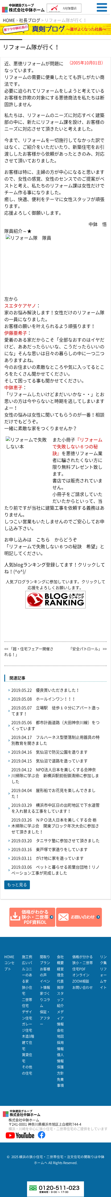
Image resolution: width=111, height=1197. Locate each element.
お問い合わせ (82, 987)
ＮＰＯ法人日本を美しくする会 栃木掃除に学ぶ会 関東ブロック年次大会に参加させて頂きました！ (55, 826)
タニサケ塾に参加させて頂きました (68, 841)
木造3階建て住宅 (28, 1042)
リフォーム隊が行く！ (31, 47)
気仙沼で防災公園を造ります (62, 752)
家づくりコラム (45, 999)
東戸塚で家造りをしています (62, 849)
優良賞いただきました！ (58, 690)
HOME (9, 957)
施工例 (27, 957)
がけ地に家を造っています (60, 858)
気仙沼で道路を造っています (62, 761)
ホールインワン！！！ (56, 699)
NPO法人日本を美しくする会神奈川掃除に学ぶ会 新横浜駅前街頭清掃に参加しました (55, 776)
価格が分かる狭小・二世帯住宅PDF (82, 963)
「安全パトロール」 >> (88, 649)
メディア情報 (60, 1018)
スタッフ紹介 (60, 999)
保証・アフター (45, 1018)
